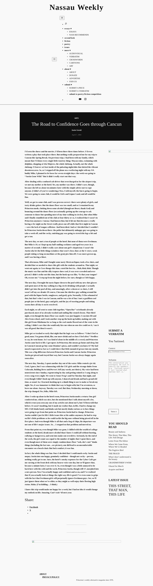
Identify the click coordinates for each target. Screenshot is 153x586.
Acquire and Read (116, 469)
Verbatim (112, 360)
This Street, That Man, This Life (120, 490)
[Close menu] (62, 18)
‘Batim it (114, 412)
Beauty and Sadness (117, 432)
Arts (76, 118)
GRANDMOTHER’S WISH (120, 463)
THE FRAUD (114, 453)
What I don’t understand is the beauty (120, 458)
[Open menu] (54, 59)
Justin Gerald (77, 130)
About (42, 574)
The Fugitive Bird (116, 450)
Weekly (90, 7)
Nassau (62, 7)
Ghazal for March (116, 466)
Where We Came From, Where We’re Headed (118, 445)
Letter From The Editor (118, 441)
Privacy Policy (50, 577)
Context (112, 348)
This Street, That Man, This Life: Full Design (120, 436)
